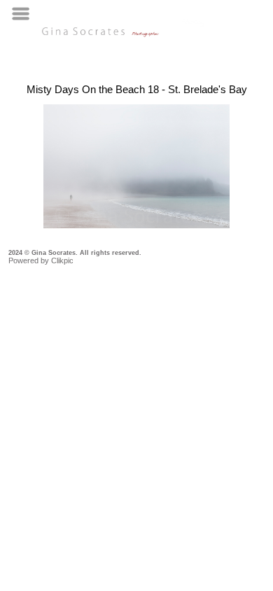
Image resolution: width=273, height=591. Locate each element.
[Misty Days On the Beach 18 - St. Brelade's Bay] (136, 166)
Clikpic (62, 260)
